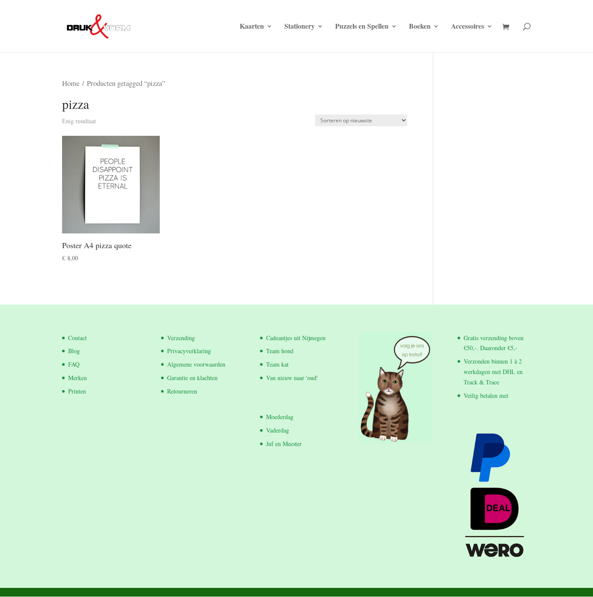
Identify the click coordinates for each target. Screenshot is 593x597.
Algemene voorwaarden (196, 364)
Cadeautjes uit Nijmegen (296, 338)
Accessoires (467, 27)
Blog (74, 351)
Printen (77, 391)
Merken (77, 378)
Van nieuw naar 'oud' (292, 378)
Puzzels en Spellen (362, 27)
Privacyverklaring (189, 351)
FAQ (73, 364)
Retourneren (182, 391)
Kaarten (252, 27)
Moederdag (279, 417)
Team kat (277, 364)
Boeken (420, 27)
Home (70, 83)
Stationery (299, 27)
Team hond (279, 351)
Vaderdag (277, 430)
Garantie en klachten (192, 378)
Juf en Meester (284, 444)
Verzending (181, 338)
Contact (77, 338)
